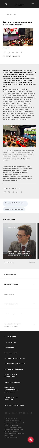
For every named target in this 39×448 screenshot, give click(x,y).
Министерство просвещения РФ (14, 422)
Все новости (11, 14)
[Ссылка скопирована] (4, 52)
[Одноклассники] (27, 413)
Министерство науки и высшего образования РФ (12, 419)
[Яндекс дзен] (24, 413)
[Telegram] (31, 413)
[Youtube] (16, 413)
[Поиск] (6, 4)
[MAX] (6, 413)
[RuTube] (20, 413)
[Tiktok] (9, 413)
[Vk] (13, 413)
